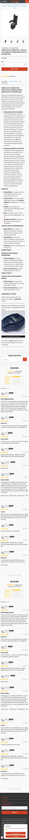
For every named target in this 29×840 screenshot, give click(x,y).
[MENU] (1, 1)
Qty (2, 61)
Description (4, 81)
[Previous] (2, 23)
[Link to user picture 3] (21, 498)
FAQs (20, 81)
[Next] (26, 23)
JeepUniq (7, 819)
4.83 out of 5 (18, 371)
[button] (5, 76)
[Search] (25, 359)
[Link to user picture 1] (4, 498)
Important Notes (13, 81)
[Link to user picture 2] (13, 498)
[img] (4, 397)
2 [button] (12, 575)
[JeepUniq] (14, 1)
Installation (4, 83)
